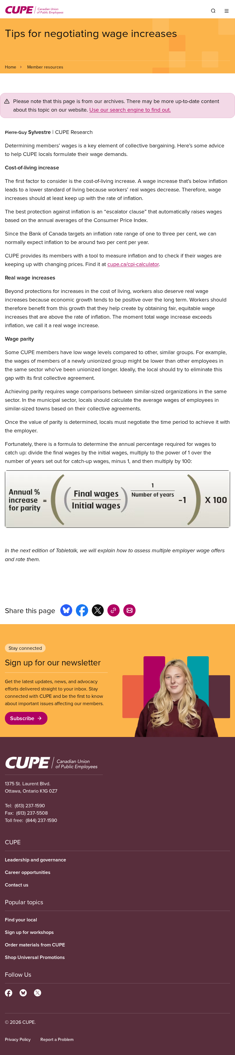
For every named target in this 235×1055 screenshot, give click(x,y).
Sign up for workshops (29, 932)
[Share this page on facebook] (82, 611)
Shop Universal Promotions (35, 957)
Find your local (21, 919)
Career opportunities (27, 872)
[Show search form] (213, 10)
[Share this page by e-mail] (129, 611)
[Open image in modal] (117, 499)
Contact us (16, 884)
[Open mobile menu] (226, 10)
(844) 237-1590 (41, 820)
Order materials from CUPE (35, 944)
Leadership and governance (35, 859)
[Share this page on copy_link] (113, 611)
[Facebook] (8, 992)
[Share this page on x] (98, 611)
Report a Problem (56, 1039)
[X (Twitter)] (37, 992)
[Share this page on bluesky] (66, 611)
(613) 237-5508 (32, 812)
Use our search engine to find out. (130, 109)
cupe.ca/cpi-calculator (133, 264)
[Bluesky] (23, 992)
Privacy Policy (18, 1039)
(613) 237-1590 (30, 805)
